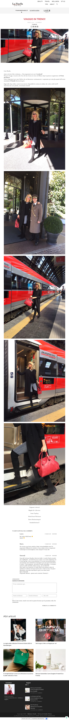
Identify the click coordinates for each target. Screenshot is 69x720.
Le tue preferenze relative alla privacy (38, 718)
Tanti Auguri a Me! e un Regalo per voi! (46, 643)
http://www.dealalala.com (44, 546)
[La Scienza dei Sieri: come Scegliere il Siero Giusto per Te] (27, 698)
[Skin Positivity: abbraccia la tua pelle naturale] (27, 707)
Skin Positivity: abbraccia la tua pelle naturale (36, 706)
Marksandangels (36, 519)
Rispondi (54, 555)
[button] (31, 27)
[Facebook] (26, 685)
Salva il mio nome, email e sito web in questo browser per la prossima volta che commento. (34, 601)
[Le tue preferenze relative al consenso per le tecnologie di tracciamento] (66, 717)
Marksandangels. (20, 81)
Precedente (16, 579)
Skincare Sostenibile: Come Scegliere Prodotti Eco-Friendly (37, 689)
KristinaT (36, 522)
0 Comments (39, 701)
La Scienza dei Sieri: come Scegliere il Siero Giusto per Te (36, 698)
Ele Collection (36, 510)
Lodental (37, 507)
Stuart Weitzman (36, 516)
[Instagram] (27, 685)
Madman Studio (32, 714)
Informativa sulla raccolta (26, 718)
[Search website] (57, 4)
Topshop (35, 513)
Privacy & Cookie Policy (45, 714)
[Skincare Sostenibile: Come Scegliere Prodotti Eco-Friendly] (27, 690)
